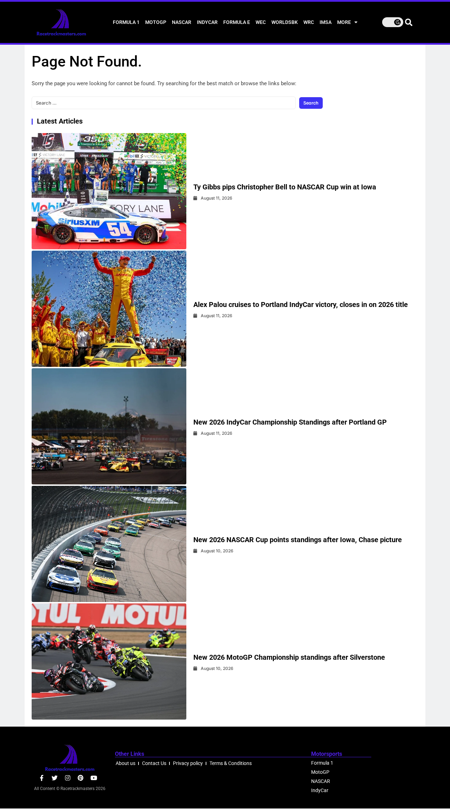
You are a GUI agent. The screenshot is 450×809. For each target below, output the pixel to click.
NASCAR (181, 22)
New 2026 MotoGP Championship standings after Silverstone (289, 657)
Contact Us (154, 763)
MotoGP (155, 22)
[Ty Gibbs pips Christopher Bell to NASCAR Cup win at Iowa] (109, 191)
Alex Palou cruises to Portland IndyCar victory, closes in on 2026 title (300, 304)
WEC (261, 22)
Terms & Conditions (231, 763)
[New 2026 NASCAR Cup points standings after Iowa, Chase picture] (109, 544)
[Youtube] (94, 778)
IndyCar (207, 22)
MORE (344, 22)
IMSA (326, 22)
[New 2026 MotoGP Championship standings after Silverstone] (109, 661)
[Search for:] (164, 102)
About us (125, 763)
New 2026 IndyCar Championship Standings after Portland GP (290, 422)
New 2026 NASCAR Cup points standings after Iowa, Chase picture (297, 539)
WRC (308, 22)
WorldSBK (284, 22)
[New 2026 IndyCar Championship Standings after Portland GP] (109, 426)
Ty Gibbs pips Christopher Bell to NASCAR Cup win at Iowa (284, 187)
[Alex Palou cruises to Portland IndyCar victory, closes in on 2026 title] (109, 309)
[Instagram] (68, 778)
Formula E (236, 22)
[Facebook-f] (42, 778)
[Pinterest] (81, 778)
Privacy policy (188, 763)
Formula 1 (126, 22)
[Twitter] (55, 778)
